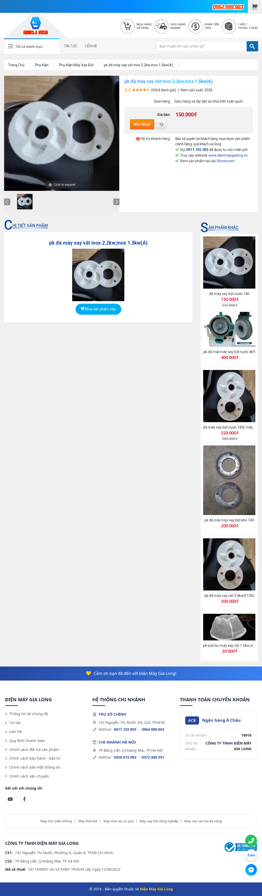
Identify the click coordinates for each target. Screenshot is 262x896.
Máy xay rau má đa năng (203, 821)
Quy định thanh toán (27, 740)
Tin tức (15, 722)
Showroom (226, 161)
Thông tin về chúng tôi (28, 713)
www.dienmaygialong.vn (228, 155)
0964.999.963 (153, 729)
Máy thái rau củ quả (118, 821)
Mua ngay (142, 124)
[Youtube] (10, 799)
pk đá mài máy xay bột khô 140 (229, 520)
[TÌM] (252, 46)
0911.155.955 (197, 150)
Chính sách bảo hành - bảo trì (34, 758)
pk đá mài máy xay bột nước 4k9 (229, 352)
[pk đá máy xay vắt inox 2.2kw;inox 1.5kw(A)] (25, 202)
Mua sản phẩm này (100, 309)
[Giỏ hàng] (255, 6)
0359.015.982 (125, 757)
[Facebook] (24, 799)
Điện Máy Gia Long (156, 889)
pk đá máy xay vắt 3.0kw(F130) (229, 596)
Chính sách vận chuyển (29, 776)
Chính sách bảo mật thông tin (34, 767)
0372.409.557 (153, 757)
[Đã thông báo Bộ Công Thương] (240, 846)
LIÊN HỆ (91, 46)
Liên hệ (15, 731)
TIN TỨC (70, 46)
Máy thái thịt (87, 821)
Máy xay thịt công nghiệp (158, 821)
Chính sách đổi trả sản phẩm (34, 749)
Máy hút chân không (56, 821)
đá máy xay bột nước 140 (229, 294)
